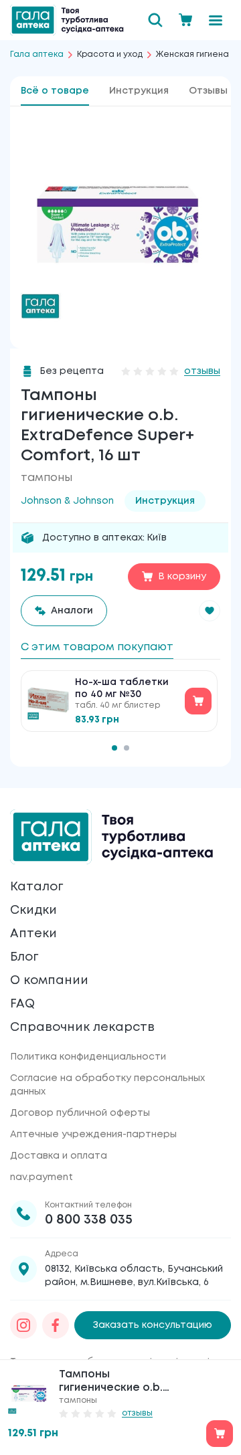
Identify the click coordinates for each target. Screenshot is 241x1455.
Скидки (33, 910)
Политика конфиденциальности (88, 1057)
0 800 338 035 (89, 1220)
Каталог (36, 887)
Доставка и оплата (58, 1156)
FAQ (22, 1004)
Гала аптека (37, 54)
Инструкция (139, 91)
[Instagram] (23, 1325)
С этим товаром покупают (97, 647)
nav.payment (41, 1177)
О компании (49, 980)
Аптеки (33, 934)
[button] (209, 610)
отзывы (202, 371)
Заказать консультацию (152, 1325)
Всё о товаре (55, 91)
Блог (24, 957)
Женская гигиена (192, 54)
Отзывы (208, 91)
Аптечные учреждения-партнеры (93, 1135)
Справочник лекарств (82, 1027)
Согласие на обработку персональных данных (107, 1085)
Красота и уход (110, 54)
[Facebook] (55, 1325)
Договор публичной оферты (80, 1113)
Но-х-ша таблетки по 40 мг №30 (122, 688)
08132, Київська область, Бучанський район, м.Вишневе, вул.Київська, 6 (134, 1275)
